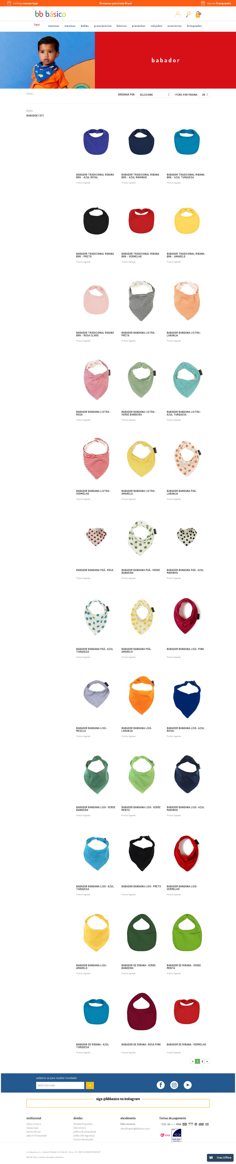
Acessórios (174, 25)
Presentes (138, 25)
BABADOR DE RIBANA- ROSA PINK (141, 1044)
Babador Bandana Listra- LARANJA (184, 334)
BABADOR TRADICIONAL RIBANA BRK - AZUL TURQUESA (186, 176)
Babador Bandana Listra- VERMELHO (93, 492)
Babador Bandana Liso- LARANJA (137, 729)
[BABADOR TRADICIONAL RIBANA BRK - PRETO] (96, 221)
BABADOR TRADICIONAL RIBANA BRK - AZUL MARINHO (140, 176)
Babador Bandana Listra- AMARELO (139, 492)
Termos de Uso (33, 1131)
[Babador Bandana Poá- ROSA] (96, 537)
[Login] (178, 16)
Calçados (156, 25)
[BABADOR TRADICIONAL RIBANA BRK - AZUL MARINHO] (141, 142)
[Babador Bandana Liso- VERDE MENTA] (141, 774)
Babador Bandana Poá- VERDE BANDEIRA (141, 571)
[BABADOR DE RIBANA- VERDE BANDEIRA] (141, 933)
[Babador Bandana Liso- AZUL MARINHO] (187, 774)
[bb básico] (50, 14)
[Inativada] (176, 1135)
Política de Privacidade (85, 1131)
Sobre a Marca (33, 1123)
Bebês (85, 25)
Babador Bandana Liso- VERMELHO (182, 888)
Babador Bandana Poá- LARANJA (182, 492)
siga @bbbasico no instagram (118, 1098)
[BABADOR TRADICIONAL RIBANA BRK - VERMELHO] (141, 221)
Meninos (70, 25)
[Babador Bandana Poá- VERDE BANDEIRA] (141, 537)
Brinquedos (194, 25)
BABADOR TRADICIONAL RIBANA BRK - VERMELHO (140, 255)
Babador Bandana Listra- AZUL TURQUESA (184, 413)
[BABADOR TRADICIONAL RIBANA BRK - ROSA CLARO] (96, 300)
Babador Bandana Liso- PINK (185, 649)
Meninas (53, 25)
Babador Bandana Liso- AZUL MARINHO (186, 809)
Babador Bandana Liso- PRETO (141, 886)
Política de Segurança (84, 1135)
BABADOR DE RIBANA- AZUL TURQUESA (92, 1046)
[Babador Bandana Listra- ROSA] (96, 379)
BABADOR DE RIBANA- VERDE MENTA (184, 967)
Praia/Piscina (103, 25)
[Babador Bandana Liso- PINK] (187, 616)
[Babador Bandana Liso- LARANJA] (141, 695)
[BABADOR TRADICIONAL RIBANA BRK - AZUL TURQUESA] (187, 142)
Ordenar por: (126, 94)
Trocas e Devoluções (83, 1139)
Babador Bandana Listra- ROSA (93, 413)
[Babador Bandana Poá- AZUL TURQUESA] (96, 616)
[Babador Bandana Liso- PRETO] (141, 853)
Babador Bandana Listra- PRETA (139, 334)
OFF (37, 24)
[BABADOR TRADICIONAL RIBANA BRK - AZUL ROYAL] (96, 142)
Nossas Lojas (32, 1127)
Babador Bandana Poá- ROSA (95, 570)
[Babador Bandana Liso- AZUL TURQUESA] (96, 853)
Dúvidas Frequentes (83, 1123)
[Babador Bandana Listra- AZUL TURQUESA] (187, 379)
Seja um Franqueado (36, 1135)
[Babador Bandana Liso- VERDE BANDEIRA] (96, 774)
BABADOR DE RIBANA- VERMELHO (186, 1044)
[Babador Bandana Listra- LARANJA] (187, 300)
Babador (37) (35, 115)
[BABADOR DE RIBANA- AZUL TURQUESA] (96, 1012)
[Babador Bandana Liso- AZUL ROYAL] (187, 695)
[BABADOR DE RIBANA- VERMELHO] (187, 1012)
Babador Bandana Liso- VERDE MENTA (141, 809)
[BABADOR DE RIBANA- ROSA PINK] (141, 1012)
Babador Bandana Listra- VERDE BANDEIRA (139, 413)
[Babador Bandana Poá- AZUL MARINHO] (187, 537)
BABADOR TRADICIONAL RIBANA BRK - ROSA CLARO (95, 334)
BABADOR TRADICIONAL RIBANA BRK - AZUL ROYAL (95, 176)
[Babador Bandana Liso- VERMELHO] (187, 853)
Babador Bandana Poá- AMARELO (137, 650)
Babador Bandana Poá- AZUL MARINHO (185, 571)
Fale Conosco (80, 1127)
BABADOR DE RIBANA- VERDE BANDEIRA (139, 967)
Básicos (122, 25)
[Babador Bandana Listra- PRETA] (141, 300)
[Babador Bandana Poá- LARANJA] (187, 458)
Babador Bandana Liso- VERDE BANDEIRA (95, 809)
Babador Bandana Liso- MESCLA (91, 729)
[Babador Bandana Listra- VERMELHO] (96, 458)
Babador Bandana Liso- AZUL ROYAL (186, 729)
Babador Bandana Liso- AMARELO (91, 967)
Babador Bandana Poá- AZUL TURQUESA (94, 650)
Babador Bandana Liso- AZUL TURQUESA (95, 888)
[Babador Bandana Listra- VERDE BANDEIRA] (141, 379)
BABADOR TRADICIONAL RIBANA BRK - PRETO (95, 255)
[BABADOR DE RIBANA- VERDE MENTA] (187, 933)
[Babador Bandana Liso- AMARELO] (96, 933)
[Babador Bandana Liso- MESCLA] (96, 695)
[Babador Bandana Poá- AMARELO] (141, 616)
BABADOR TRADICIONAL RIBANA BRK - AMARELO (186, 255)
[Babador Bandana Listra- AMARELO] (141, 458)
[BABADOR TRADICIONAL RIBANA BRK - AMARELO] (187, 221)
